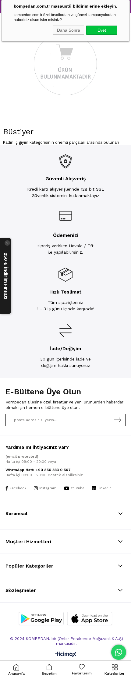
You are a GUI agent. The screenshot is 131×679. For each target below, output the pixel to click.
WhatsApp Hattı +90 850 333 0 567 (38, 470)
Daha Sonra (68, 30)
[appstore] (89, 618)
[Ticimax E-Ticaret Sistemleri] (65, 655)
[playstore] (41, 618)
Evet (101, 30)
